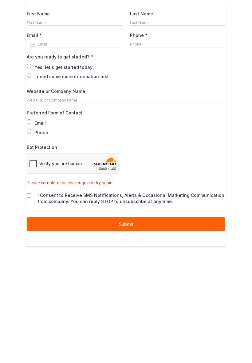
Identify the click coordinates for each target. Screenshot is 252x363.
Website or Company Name (56, 91)
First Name (38, 13)
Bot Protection (42, 147)
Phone (139, 35)
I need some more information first (71, 76)
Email (34, 35)
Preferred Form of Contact (54, 112)
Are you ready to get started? (60, 56)
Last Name (141, 13)
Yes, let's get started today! (64, 67)
